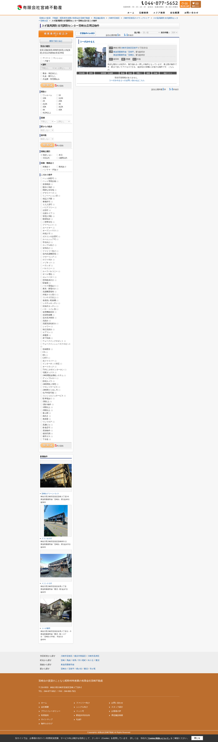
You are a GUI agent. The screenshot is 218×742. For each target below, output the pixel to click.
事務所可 (47, 202)
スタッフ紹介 (117, 707)
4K (44, 110)
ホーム (44, 703)
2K (44, 101)
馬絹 (69, 660)
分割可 (47, 210)
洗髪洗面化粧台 (50, 323)
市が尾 (93, 669)
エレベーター (49, 277)
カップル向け (49, 245)
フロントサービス (51, 387)
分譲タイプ (48, 213)
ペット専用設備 (50, 181)
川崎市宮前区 (126, 48)
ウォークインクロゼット (54, 341)
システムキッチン (51, 303)
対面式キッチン (50, 306)
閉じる (197, 738)
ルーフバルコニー (51, 271)
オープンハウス (50, 230)
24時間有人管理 (50, 384)
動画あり (62, 167)
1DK (44, 98)
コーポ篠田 (46, 628)
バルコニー (48, 268)
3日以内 (46, 158)
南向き (47, 416)
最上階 (47, 413)
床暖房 (47, 335)
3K (60, 104)
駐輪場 (47, 283)
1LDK (61, 98)
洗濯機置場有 (49, 292)
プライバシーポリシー (50, 711)
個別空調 (47, 433)
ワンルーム (47, 95)
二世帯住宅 (48, 222)
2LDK (45, 104)
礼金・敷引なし (49, 76)
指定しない (47, 155)
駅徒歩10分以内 (83, 715)
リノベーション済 (51, 196)
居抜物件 (47, 430)
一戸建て (46, 61)
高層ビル (47, 425)
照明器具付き (49, 280)
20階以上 (48, 410)
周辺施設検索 (117, 715)
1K (60, 95)
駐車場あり (48, 398)
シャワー (47, 326)
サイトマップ (47, 719)
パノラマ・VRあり (50, 170)
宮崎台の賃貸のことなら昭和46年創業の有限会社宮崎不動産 (71, 680)
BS (45, 355)
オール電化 (48, 274)
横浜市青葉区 (80, 656)
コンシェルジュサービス (54, 396)
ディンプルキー (50, 378)
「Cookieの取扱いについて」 (158, 738)
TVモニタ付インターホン (54, 369)
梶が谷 (79, 669)
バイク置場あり (50, 286)
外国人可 (47, 233)
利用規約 (45, 715)
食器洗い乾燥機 (50, 300)
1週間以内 (63, 158)
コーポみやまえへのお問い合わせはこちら (126, 80)
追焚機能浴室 (49, 312)
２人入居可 (48, 204)
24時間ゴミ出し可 (51, 390)
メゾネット (48, 262)
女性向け (47, 248)
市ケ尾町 (82, 660)
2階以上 (47, 401)
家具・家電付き (50, 289)
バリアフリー (49, 207)
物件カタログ (47, 723)
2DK (60, 101)
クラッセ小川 (47, 538)
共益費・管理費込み (51, 79)
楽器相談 (47, 184)
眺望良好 (47, 219)
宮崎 (63, 660)
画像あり (46, 167)
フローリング (49, 257)
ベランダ (47, 265)
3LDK (61, 107)
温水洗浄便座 (49, 318)
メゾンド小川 (47, 583)
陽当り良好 (48, 187)
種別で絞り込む (55, 41)
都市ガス (47, 436)
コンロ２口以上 (50, 297)
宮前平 (135, 48)
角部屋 (47, 419)
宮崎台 (131, 55)
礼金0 (78, 719)
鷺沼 (97, 660)
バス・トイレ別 (50, 309)
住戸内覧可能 (49, 393)
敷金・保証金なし (50, 73)
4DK (60, 110)
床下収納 (47, 338)
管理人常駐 (48, 216)
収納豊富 (47, 349)
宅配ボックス (49, 372)
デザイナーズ (49, 193)
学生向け (47, 242)
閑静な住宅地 (49, 190)
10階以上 (48, 407)
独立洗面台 (48, 329)
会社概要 (45, 707)
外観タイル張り (50, 294)
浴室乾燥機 (48, 315)
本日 (60, 155)
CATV (46, 358)
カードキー (48, 228)
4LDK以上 (47, 113)
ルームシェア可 (50, 239)
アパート (46, 58)
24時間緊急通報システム (54, 375)
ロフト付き (48, 259)
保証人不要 (48, 199)
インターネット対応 (52, 364)
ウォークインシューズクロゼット (55, 345)
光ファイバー (49, 361)
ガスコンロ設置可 (51, 236)
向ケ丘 (91, 660)
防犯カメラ (48, 381)
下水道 (47, 439)
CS (45, 352)
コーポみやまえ (87, 41)
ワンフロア (48, 422)
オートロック (49, 367)
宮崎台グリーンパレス (50, 494)
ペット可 (80, 711)
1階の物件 (48, 404)
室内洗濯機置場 (50, 254)
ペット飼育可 (49, 178)
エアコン (47, 332)
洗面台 (47, 321)
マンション (57, 58)
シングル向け (82, 707)
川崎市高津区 (93, 656)
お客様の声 (116, 711)
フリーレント (49, 225)
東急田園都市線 (119, 52)
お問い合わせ (117, 703)
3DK (44, 107)
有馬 (74, 660)
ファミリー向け (50, 251)
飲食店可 (47, 427)
